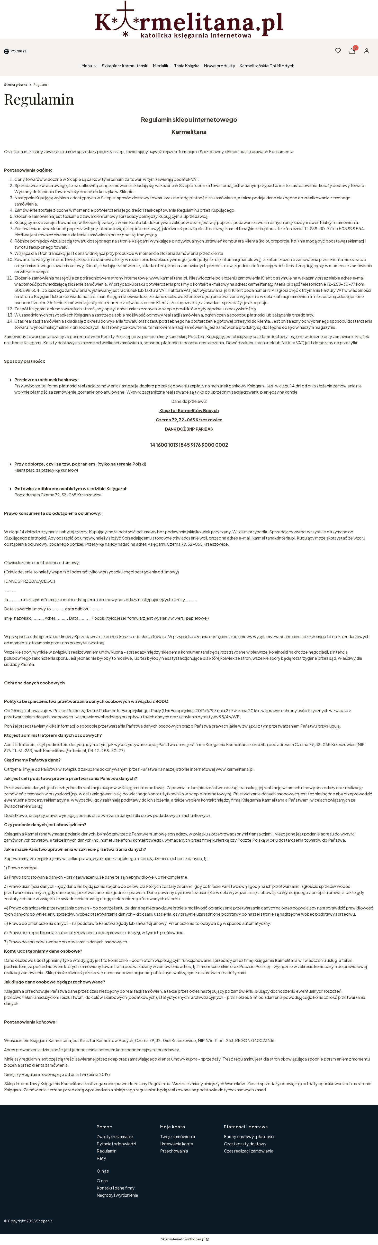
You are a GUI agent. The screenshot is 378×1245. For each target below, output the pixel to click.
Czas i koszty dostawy (245, 1143)
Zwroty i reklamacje (115, 1136)
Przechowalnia (174, 1151)
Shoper (42, 1221)
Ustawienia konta (176, 1143)
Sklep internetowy (183, 1239)
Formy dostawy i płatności (249, 1136)
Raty (101, 1158)
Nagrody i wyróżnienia (117, 1195)
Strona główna (15, 85)
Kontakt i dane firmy (115, 1188)
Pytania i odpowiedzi (116, 1143)
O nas (102, 1180)
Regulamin (106, 1151)
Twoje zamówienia (177, 1136)
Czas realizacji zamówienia (248, 1151)
